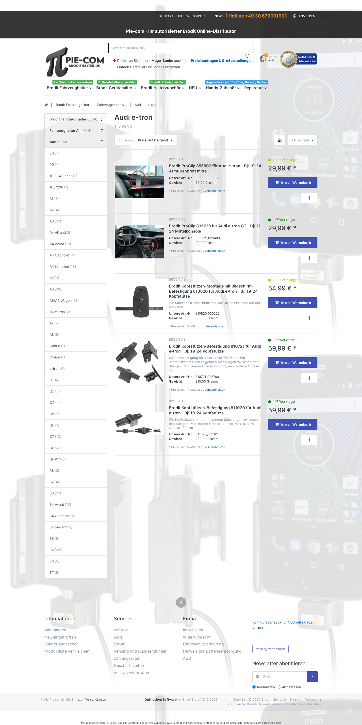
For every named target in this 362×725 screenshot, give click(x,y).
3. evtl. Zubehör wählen (167, 82)
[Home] (46, 104)
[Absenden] (312, 676)
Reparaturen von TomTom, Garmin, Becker (236, 82)
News (219, 16)
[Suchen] (248, 56)
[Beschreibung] (309, 198)
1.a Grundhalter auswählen (73, 82)
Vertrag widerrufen (270, 649)
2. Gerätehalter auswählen (117, 82)
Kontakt (166, 16)
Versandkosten (215, 191)
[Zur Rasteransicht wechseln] (280, 140)
